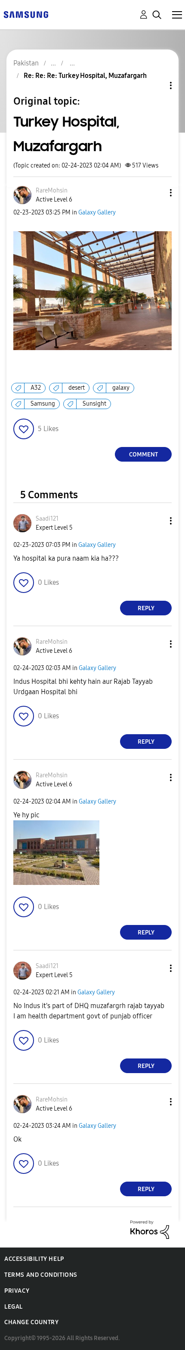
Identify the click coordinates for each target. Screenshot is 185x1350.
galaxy (121, 387)
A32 (36, 387)
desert (76, 387)
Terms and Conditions (40, 1275)
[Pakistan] (25, 14)
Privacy (16, 1290)
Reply (146, 608)
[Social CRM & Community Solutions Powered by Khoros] (149, 1229)
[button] (156, 192)
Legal (13, 1306)
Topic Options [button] (156, 85)
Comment (143, 454)
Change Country (31, 1322)
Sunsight (94, 403)
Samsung (43, 403)
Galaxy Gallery (97, 212)
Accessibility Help (34, 1259)
